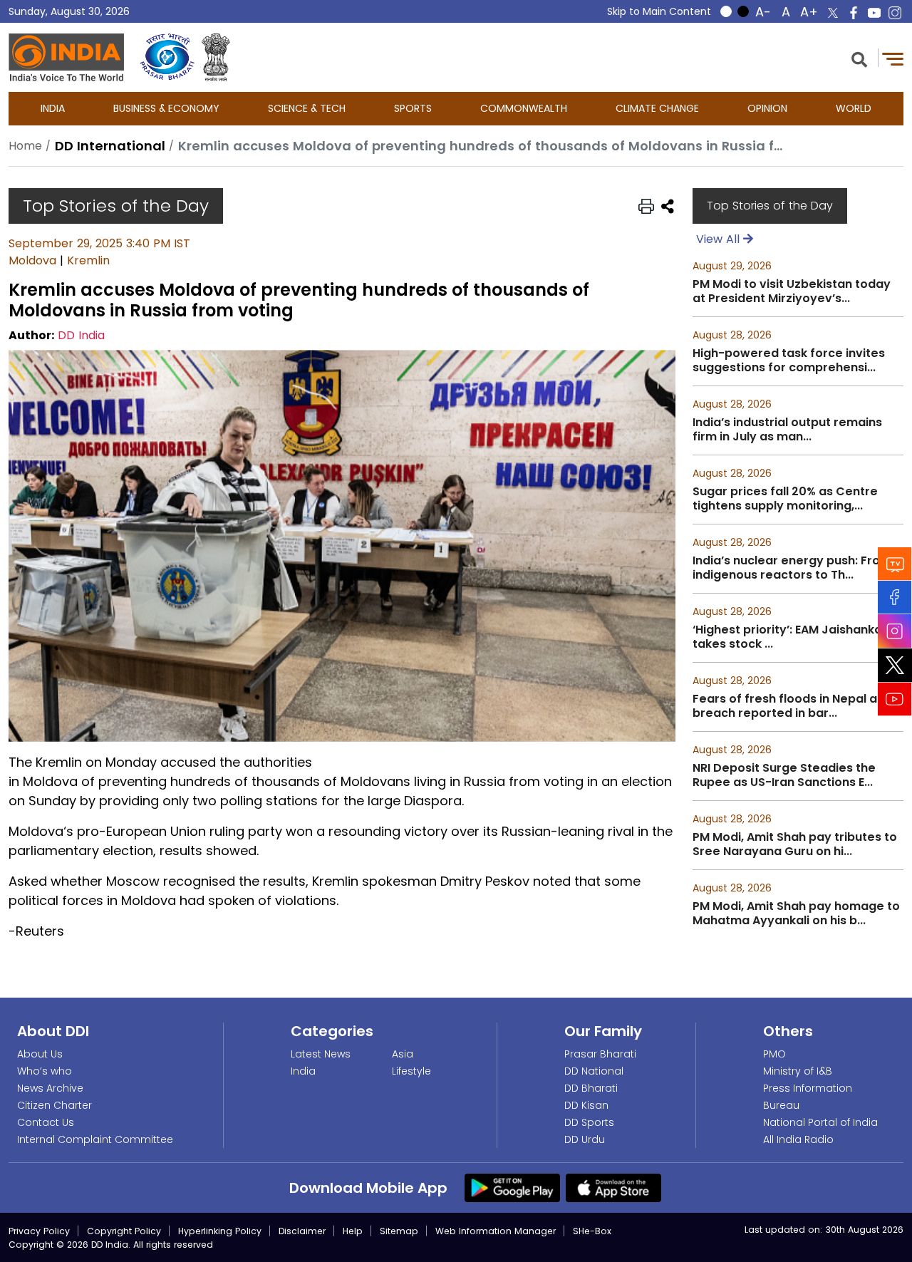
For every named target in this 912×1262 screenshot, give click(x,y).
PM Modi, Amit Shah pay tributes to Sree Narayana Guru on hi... (795, 844)
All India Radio (798, 1139)
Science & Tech (307, 108)
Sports (413, 108)
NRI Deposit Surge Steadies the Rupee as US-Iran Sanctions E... (784, 775)
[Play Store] (512, 1186)
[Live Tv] (895, 563)
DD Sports (589, 1122)
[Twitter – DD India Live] (832, 12)
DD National (593, 1071)
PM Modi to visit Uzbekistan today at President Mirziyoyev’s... (792, 291)
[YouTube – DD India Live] (874, 12)
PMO (774, 1054)
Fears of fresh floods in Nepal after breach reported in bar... (796, 706)
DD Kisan (586, 1105)
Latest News (321, 1054)
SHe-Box (592, 1231)
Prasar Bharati (600, 1054)
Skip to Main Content (659, 11)
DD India (81, 335)
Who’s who (44, 1071)
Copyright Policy (124, 1231)
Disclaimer (302, 1231)
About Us (40, 1054)
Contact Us (45, 1122)
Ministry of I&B (797, 1071)
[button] (859, 58)
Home (25, 146)
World (853, 108)
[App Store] (613, 1186)
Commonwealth (523, 108)
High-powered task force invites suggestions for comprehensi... (789, 360)
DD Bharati (591, 1088)
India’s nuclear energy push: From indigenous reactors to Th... (792, 568)
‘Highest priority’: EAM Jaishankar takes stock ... (790, 637)
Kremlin (88, 260)
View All (719, 239)
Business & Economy (166, 108)
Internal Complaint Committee (95, 1139)
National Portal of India (820, 1122)
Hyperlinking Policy (219, 1231)
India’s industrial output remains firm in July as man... (787, 429)
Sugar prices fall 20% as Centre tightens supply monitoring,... (785, 499)
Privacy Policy (39, 1231)
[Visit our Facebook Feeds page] (895, 597)
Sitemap (399, 1231)
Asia (402, 1054)
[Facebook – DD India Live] (853, 12)
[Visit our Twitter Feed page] (895, 665)
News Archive (50, 1088)
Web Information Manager (495, 1231)
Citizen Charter (54, 1105)
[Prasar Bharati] (167, 57)
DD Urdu (584, 1139)
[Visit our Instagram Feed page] (895, 631)
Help (353, 1231)
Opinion (767, 108)
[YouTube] (895, 698)
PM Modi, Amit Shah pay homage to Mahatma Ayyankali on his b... (796, 913)
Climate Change (657, 108)
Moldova (32, 260)
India (53, 108)
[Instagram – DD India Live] (894, 12)
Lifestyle (411, 1071)
